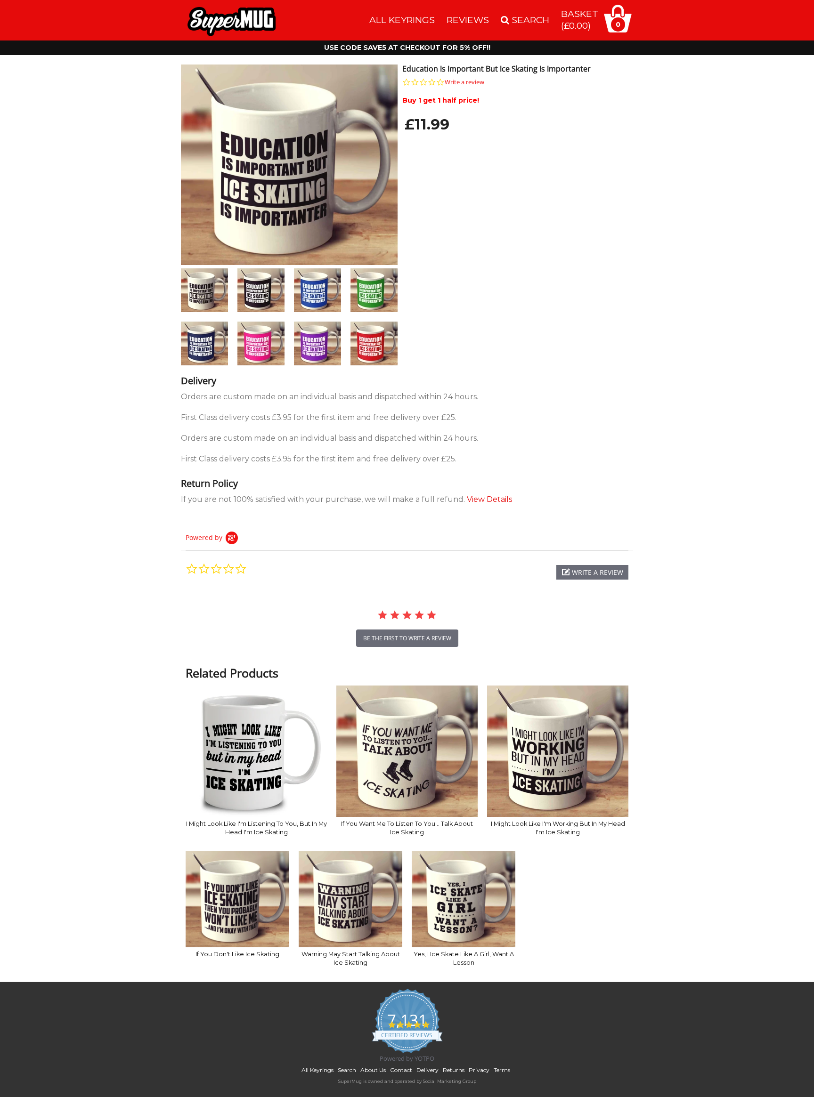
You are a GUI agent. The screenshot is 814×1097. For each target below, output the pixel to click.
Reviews (468, 19)
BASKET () (579, 19)
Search (347, 1069)
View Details (489, 499)
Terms (502, 1069)
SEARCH (529, 19)
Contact (401, 1069)
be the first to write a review (407, 638)
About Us (373, 1069)
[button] (592, 572)
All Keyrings (402, 19)
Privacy (479, 1069)
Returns (453, 1069)
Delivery (427, 1069)
